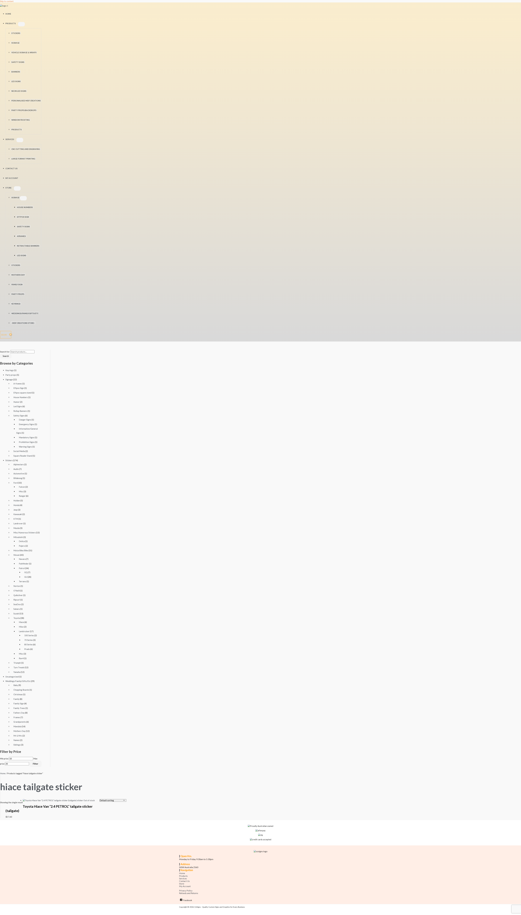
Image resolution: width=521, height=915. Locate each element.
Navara (22, 559)
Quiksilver (18, 595)
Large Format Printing (23, 159)
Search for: (5, 351)
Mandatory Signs (26, 437)
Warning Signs (25, 446)
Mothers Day (18, 275)
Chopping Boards (21, 690)
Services (9, 139)
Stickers (15, 33)
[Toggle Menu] (21, 24)
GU (25, 577)
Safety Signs (17, 62)
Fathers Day (19, 712)
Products (10, 23)
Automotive (18, 473)
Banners (15, 72)
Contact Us (11, 168)
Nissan (16, 555)
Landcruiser (24, 631)
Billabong (17, 478)
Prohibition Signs (26, 442)
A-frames (17, 383)
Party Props (17, 294)
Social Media (19, 451)
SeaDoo (17, 604)
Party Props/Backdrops (23, 110)
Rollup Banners (20, 411)
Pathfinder (23, 563)
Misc (21, 491)
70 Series (28, 640)
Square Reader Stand (22, 456)
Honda (16, 505)
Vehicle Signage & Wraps (23, 52)
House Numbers (25, 207)
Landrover (18, 523)
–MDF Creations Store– (23, 323)
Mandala (17, 726)
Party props (10, 375)
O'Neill (16, 590)
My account (11, 178)
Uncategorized (12, 676)
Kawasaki (17, 514)
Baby (15, 685)
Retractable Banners (28, 246)
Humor (16, 402)
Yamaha (16, 672)
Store (8, 188)
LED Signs (16, 81)
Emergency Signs (26, 424)
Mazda (16, 528)
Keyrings (15, 304)
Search (6, 356)
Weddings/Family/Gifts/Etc (25, 313)
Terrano (22, 581)
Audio (16, 469)
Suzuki (16, 613)
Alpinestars (18, 464)
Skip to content (7, 1)
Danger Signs (25, 419)
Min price (4, 758)
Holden (16, 500)
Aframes (21, 236)
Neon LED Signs (18, 91)
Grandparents (19, 722)
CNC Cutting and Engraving (25, 149)
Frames (16, 717)
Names (16, 740)
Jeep (15, 510)
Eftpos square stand (22, 392)
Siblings (16, 745)
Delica (22, 541)
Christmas (18, 694)
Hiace (21, 622)
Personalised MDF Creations (26, 101)
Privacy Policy (185, 890)
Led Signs (21, 255)
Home (8, 14)
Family (16, 699)
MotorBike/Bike (20, 550)
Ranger (22, 496)
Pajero (22, 546)
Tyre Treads (18, 667)
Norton (16, 586)
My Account (185, 886)
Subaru (16, 609)
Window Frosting (20, 120)
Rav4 (21, 658)
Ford (15, 483)
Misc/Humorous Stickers (24, 532)
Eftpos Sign (23, 217)
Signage (15, 43)
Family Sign (17, 284)
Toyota (16, 618)
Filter (35, 763)
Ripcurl (16, 599)
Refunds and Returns (188, 893)
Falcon (22, 487)
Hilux (21, 626)
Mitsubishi (18, 537)
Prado (27, 649)
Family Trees (19, 708)
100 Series (29, 635)
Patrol (22, 568)
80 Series (28, 644)
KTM (15, 519)
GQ (25, 572)
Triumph (17, 663)
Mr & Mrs (17, 735)
